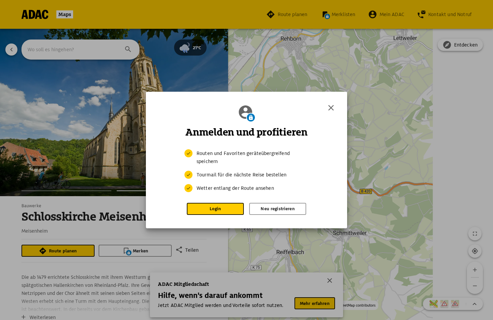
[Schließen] (331, 108)
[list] (246, 170)
